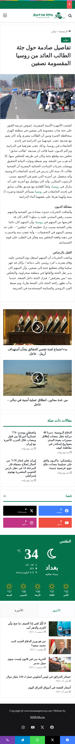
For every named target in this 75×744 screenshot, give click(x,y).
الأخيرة (19, 610)
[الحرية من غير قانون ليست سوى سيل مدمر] (60, 664)
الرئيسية (63, 31)
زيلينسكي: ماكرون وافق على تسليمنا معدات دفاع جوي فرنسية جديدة (57, 464)
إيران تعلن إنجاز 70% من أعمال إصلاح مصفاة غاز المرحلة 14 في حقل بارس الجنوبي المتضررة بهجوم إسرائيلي (20, 468)
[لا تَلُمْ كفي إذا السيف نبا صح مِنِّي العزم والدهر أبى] (60, 628)
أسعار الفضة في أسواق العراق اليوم (49, 687)
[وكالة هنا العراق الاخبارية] (49, 15)
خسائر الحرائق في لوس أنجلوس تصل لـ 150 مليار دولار (38, 676)
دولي (54, 31)
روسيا (55, 186)
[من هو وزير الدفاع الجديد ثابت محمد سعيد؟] (60, 646)
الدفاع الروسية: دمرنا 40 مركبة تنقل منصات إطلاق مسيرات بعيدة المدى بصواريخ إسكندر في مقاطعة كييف (57, 440)
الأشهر (56, 610)
